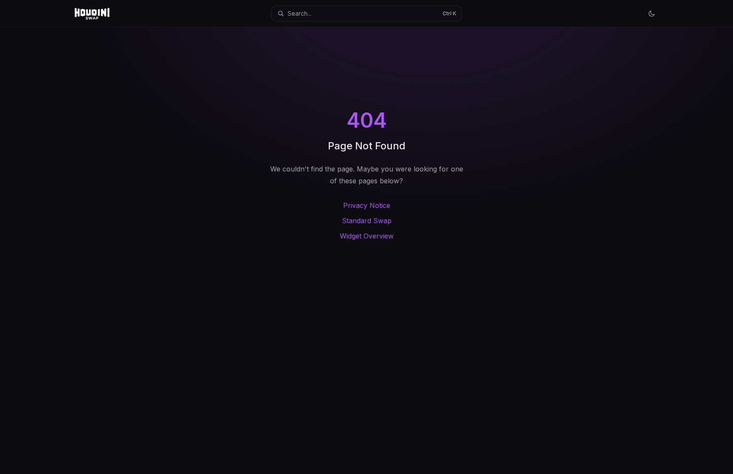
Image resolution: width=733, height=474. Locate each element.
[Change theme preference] (651, 13)
